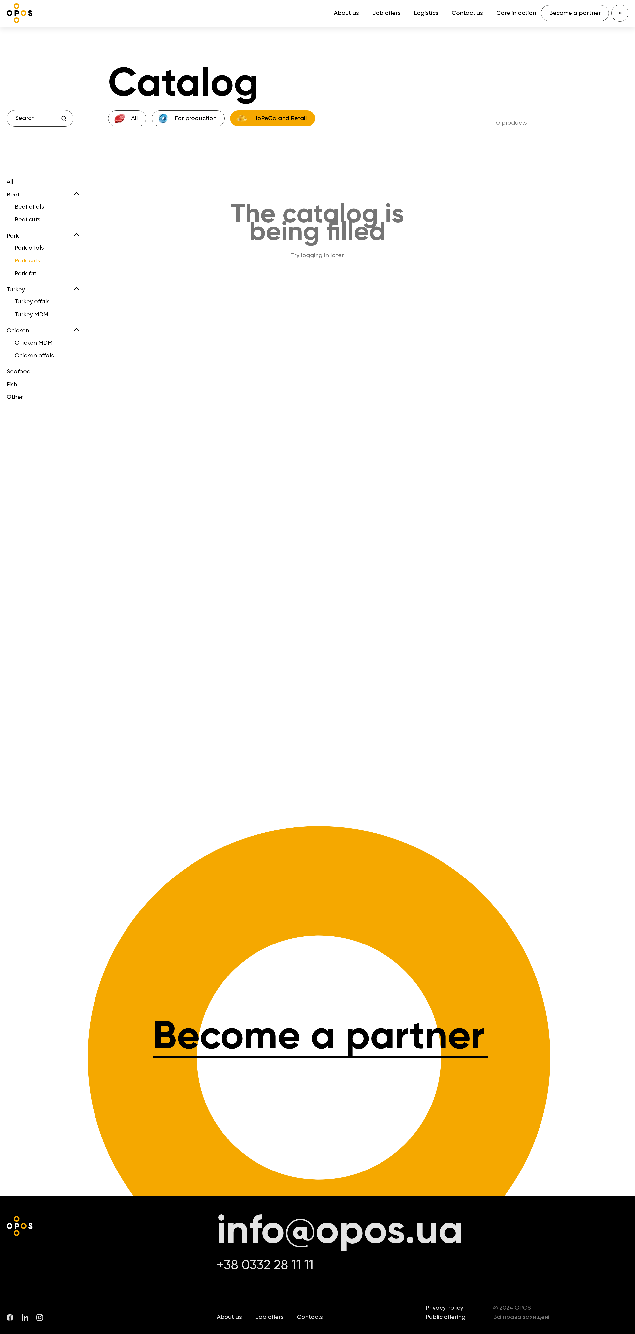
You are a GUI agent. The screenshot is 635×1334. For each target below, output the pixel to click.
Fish (12, 385)
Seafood (19, 372)
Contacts (310, 1317)
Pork (13, 236)
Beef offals (29, 207)
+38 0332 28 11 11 (265, 1265)
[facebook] (10, 1317)
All (10, 182)
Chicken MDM (34, 343)
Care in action (516, 13)
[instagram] (39, 1317)
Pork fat (26, 274)
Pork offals (29, 248)
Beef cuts (27, 220)
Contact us (467, 13)
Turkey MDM (31, 315)
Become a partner (319, 1037)
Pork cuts (27, 261)
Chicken (18, 331)
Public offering (446, 1317)
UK (620, 13)
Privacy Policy (444, 1308)
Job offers (386, 13)
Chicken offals (34, 356)
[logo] (19, 13)
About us (346, 13)
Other (15, 397)
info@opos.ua (340, 1232)
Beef (13, 195)
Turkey (16, 290)
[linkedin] (25, 1317)
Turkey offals (32, 302)
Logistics (426, 13)
